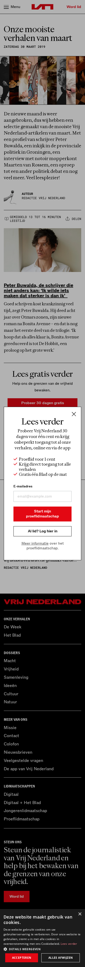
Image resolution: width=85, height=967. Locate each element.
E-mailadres (22, 486)
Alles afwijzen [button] (60, 958)
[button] (42, 948)
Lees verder (69, 944)
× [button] (79, 914)
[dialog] (42, 938)
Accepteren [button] (21, 958)
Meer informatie (35, 543)
